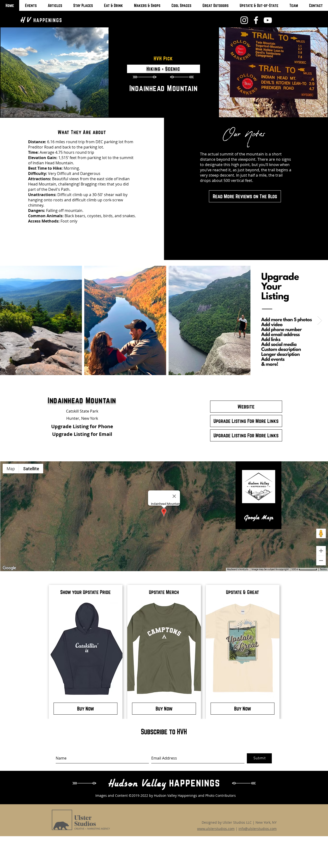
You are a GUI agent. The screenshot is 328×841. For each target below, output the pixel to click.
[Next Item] (319, 320)
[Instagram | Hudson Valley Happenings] (244, 20)
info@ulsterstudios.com (257, 828)
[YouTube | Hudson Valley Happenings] (268, 20)
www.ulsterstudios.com (216, 828)
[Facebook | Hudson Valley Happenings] (256, 20)
